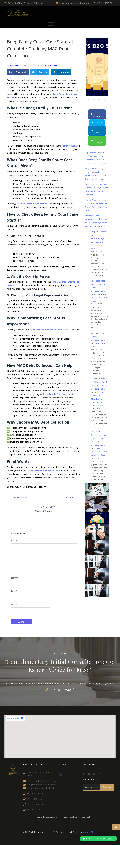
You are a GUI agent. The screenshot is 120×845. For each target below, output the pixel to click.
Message (16, 540)
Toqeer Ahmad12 (44, 507)
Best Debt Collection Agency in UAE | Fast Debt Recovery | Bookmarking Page (100, 438)
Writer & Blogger (44, 510)
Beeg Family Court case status (36, 203)
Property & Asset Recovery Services (98, 245)
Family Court (68, 145)
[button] (18, 72)
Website (15, 604)
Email (14, 591)
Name (14, 577)
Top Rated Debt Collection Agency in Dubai (100, 297)
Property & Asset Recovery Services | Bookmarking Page (100, 235)
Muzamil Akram (90, 832)
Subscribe (107, 787)
